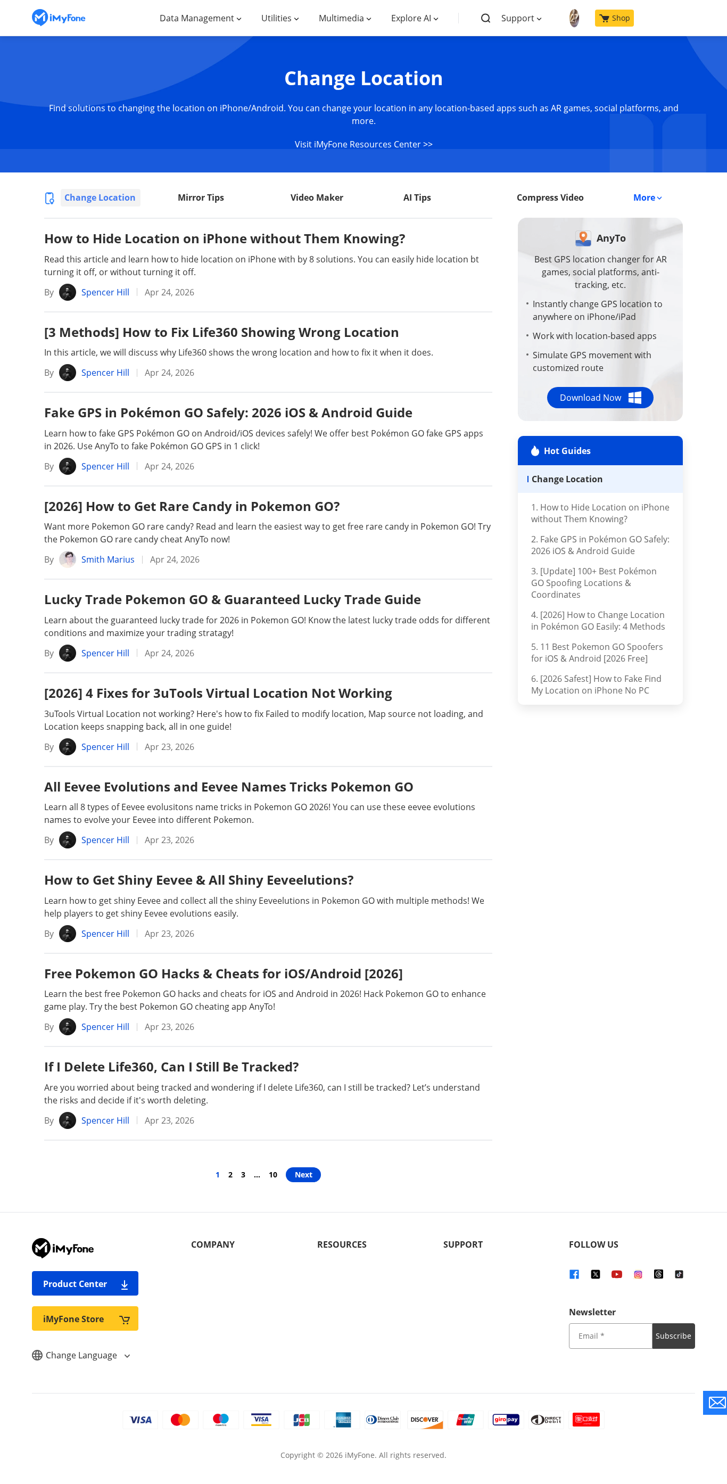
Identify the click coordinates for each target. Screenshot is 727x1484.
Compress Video (550, 197)
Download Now (590, 397)
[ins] (638, 1273)
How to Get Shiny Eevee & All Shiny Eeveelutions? (198, 879)
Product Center (75, 1284)
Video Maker (317, 197)
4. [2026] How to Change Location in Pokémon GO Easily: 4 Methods (598, 620)
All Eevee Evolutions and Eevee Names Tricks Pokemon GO (229, 786)
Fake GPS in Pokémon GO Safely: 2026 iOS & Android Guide (228, 412)
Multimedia (341, 18)
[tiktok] (679, 1273)
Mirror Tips (201, 197)
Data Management (197, 18)
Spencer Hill (105, 292)
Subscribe (673, 1336)
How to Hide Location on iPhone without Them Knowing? (224, 238)
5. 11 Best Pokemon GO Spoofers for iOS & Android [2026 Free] (597, 652)
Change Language (82, 1355)
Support (517, 18)
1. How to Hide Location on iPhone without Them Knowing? (600, 513)
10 (273, 1174)
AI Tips (417, 197)
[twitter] (595, 1273)
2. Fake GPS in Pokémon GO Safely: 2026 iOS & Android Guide (600, 545)
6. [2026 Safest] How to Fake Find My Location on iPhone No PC (596, 684)
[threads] (658, 1273)
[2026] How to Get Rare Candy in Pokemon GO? (192, 506)
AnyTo (611, 238)
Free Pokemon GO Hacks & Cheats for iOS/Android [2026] (223, 973)
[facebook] (574, 1273)
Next (303, 1174)
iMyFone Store (73, 1319)
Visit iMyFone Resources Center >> (364, 144)
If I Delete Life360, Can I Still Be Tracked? (171, 1066)
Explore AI (411, 18)
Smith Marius (108, 559)
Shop (621, 18)
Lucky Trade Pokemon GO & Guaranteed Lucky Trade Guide (232, 599)
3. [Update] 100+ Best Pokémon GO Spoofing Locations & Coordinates (594, 582)
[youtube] (617, 1273)
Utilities (276, 18)
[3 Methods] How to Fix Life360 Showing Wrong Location (221, 332)
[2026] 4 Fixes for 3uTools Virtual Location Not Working (218, 693)
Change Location (100, 197)
